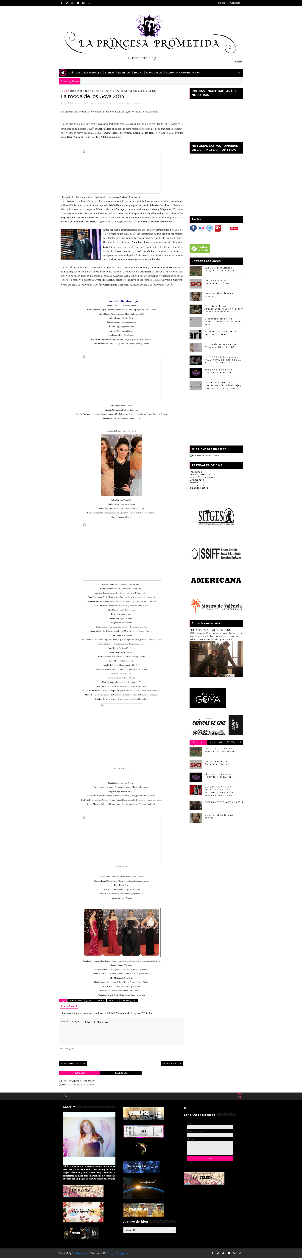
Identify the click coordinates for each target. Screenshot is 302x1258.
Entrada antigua (172, 1063)
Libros (110, 72)
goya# (89, 1000)
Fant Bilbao (196, 472)
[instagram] (83, 3)
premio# (100, 1000)
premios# (113, 1000)
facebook (121, 1073)
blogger (80, 1073)
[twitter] (66, 3)
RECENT (198, 742)
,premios (121, 103)
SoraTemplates (80, 1253)
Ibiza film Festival (199, 487)
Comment (234, 742)
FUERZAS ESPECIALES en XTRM (211, 630)
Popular (216, 742)
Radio (138, 72)
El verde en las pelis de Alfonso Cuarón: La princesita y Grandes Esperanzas (223, 309)
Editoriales (92, 72)
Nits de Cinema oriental (202, 477)
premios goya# (129, 1000)
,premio (113, 103)
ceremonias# (76, 1000)
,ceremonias (95, 103)
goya (86, 91)
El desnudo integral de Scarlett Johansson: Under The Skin (223, 321)
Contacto (235, 2)
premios (106, 91)
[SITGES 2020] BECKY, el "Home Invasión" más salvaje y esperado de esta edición (223, 385)
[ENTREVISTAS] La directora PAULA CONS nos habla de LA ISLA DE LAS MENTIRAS (222, 360)
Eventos (124, 72)
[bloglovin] (78, 3)
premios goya (120, 91)
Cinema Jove (197, 479)
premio (96, 91)
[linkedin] (89, 3)
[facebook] (61, 3)
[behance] (234, 1253)
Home (221, 2)
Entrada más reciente (73, 1063)
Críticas (75, 72)
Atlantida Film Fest (200, 474)
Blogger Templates (117, 1253)
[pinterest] (72, 3)
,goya (105, 103)
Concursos (154, 72)
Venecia (194, 482)
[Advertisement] (216, 419)
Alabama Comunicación (183, 72)
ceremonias (76, 91)
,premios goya (134, 103)
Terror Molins (197, 485)
